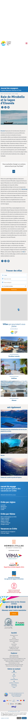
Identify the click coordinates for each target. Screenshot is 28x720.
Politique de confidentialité (14, 650)
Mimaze (14, 400)
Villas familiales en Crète (14, 663)
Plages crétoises (5, 518)
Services (14, 638)
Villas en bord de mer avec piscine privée (14, 664)
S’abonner (14, 613)
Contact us (14, 672)
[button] (18, 309)
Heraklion (3, 508)
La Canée (3, 505)
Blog (14, 636)
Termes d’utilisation (14, 641)
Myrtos (2, 455)
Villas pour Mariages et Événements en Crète (14, 660)
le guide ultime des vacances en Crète (11, 90)
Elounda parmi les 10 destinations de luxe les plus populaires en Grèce (14, 430)
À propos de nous (14, 635)
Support (14, 676)
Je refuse (19, 718)
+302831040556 (14, 679)
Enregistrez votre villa (14, 647)
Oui (14, 171)
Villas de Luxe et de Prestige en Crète (14, 666)
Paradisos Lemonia (14, 356)
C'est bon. (24, 718)
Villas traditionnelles (14, 657)
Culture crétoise (5, 520)
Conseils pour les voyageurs (8, 531)
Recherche (14, 289)
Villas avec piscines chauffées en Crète (14, 661)
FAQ (14, 642)
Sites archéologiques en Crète (8, 517)
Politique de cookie (14, 648)
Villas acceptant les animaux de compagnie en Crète (14, 658)
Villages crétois (5, 524)
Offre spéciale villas (14, 655)
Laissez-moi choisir (5, 718)
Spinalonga (24, 189)
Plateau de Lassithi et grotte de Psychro (11, 477)
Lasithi (2, 509)
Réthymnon (4, 506)
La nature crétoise (5, 523)
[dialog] (14, 716)
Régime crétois (5, 521)
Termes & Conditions (14, 639)
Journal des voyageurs (9, 88)
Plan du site (14, 644)
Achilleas (14, 378)
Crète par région (5, 533)
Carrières (14, 645)
